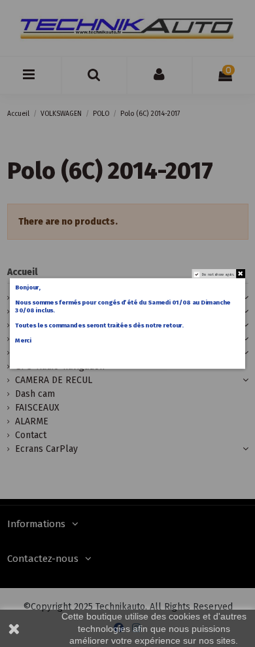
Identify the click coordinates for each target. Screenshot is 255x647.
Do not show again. (218, 274)
